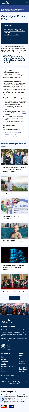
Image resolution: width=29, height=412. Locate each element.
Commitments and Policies (8, 366)
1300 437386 (10, 375)
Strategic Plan (23, 361)
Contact (3, 359)
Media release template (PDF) (13, 132)
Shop (2, 357)
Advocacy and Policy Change (23, 368)
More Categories (8, 39)
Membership (4, 361)
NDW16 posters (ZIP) (10, 134)
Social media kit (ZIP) (11, 136)
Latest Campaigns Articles (11, 35)
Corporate (22, 358)
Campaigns (14, 7)
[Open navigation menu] (26, 2)
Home (2, 7)
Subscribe (22, 371)
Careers (3, 371)
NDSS (2, 368)
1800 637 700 (13, 378)
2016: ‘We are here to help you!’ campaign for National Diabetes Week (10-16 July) (14, 31)
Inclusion (3, 364)
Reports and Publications (22, 364)
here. (22, 121)
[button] (14, 298)
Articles (8, 7)
